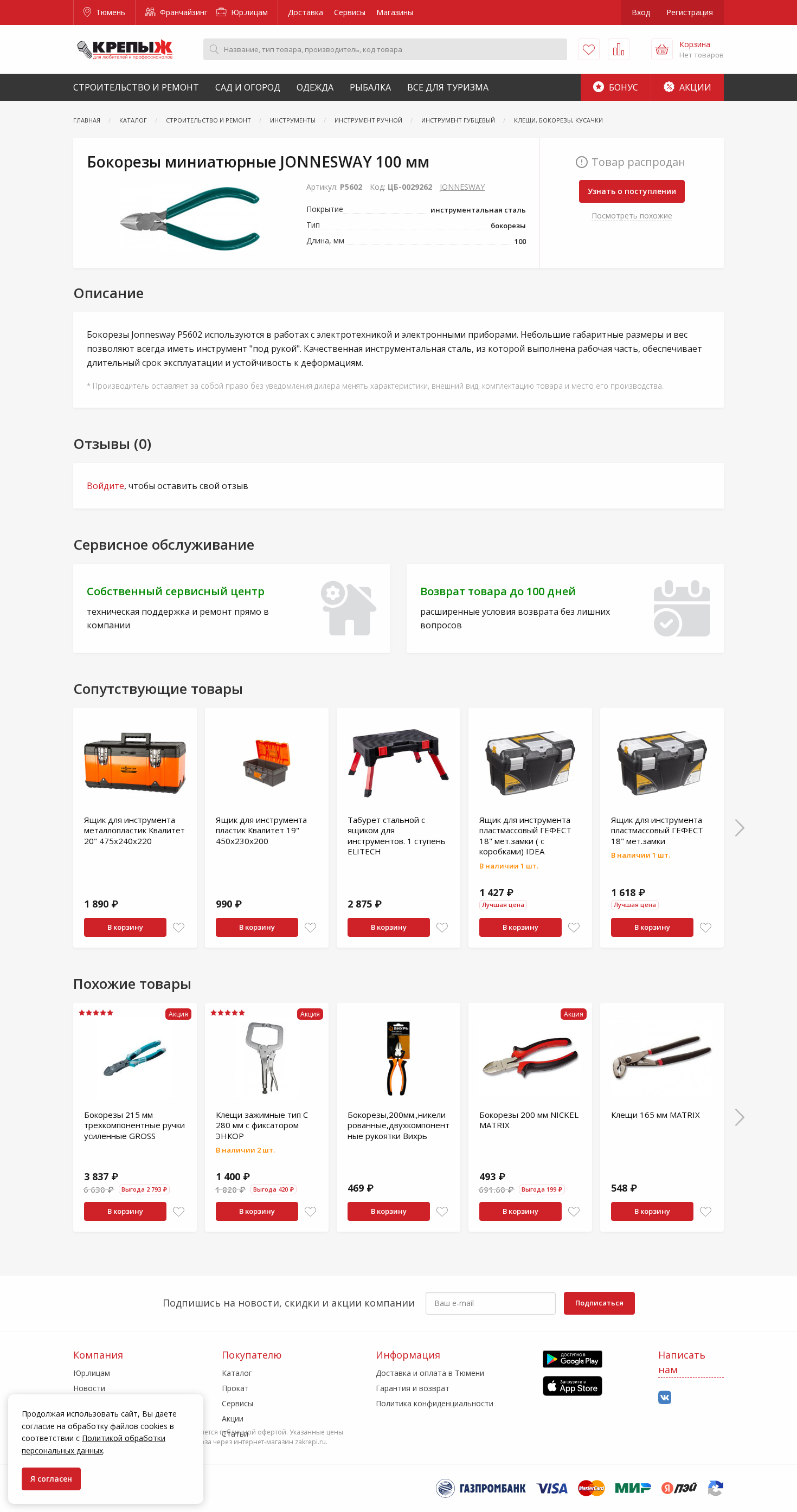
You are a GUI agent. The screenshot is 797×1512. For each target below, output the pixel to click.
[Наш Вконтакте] (664, 1398)
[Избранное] (589, 49)
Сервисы (349, 12)
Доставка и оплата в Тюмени (430, 1373)
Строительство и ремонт (136, 87)
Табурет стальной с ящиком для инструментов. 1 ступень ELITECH (397, 835)
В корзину (125, 927)
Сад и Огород (247, 87)
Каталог (237, 1373)
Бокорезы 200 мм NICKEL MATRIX (529, 1120)
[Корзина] (662, 49)
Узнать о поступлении (632, 191)
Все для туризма (448, 87)
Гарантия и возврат (412, 1388)
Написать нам (681, 1362)
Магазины (394, 12)
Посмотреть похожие (632, 215)
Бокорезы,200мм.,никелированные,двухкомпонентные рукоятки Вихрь (398, 1125)
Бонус (622, 87)
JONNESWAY (462, 187)
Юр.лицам (248, 12)
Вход (641, 12)
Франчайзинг (183, 12)
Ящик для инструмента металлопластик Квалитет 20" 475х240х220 (134, 830)
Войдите (105, 486)
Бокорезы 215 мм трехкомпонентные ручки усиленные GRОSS (134, 1125)
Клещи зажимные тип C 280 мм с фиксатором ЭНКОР (262, 1125)
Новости (89, 1388)
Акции (694, 87)
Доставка (305, 12)
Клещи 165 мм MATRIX (655, 1114)
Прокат (235, 1388)
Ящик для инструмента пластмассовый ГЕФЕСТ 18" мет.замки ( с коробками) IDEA (525, 835)
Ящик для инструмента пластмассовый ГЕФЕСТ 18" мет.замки (657, 830)
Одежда (315, 87)
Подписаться (599, 1303)
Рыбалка (370, 87)
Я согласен (51, 1479)
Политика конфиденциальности (434, 1403)
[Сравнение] (618, 49)
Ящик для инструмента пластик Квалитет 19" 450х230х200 (261, 830)
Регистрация (689, 12)
